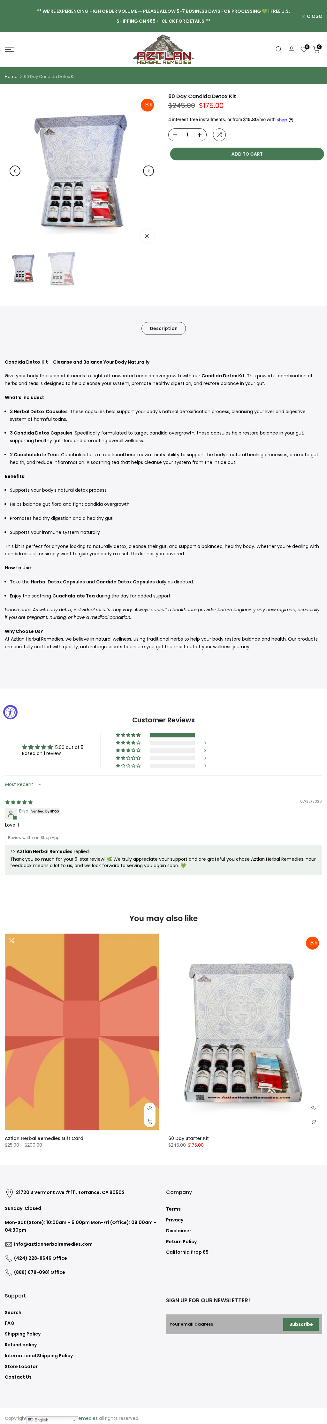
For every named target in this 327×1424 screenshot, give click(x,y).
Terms (173, 1209)
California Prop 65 (187, 1252)
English (40, 1420)
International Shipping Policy (39, 1355)
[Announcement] (163, 16)
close (16, 16)
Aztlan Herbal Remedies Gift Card (44, 1138)
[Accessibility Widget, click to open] (10, 712)
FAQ (9, 1323)
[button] (128, 735)
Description (164, 328)
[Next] (148, 170)
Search (13, 1312)
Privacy (174, 1220)
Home (11, 76)
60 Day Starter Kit (188, 1138)
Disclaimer (178, 1231)
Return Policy (181, 1241)
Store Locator (21, 1366)
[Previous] (15, 170)
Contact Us (18, 1377)
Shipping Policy (23, 1334)
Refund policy (21, 1345)
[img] (19, 802)
